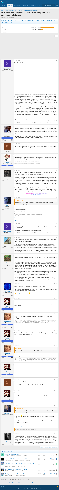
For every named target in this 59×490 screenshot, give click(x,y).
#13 (56, 330)
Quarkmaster (52, 470)
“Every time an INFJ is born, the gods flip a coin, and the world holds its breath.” (19, 464)
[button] (6, 5)
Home (3, 5)
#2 (56, 126)
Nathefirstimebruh (9, 460)
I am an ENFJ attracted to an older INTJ (16, 459)
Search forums (9, 7)
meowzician (7, 466)
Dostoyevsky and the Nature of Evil (15, 474)
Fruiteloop (7, 470)
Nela (17, 140)
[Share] (55, 60)
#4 (56, 154)
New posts (3, 7)
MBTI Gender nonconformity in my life (16, 469)
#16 (56, 379)
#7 (56, 223)
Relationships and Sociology (21, 455)
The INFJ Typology (19, 466)
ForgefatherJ (7, 455)
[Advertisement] (29, 48)
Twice (19, 217)
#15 (56, 364)
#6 (56, 197)
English (5, 486)
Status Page (26, 486)
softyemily (53, 459)
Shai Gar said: (18, 200)
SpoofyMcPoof (5, 17)
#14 (56, 345)
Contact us (32, 486)
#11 (56, 298)
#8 (56, 237)
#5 (56, 170)
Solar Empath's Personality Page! (22, 293)
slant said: (17, 348)
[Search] (53, 5)
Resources (25, 5)
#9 (56, 255)
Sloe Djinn (53, 455)
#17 (56, 390)
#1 (56, 60)
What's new (17, 5)
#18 (56, 405)
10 (44, 458)
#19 (56, 433)
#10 (56, 283)
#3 (56, 143)
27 (44, 463)
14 (44, 469)
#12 (56, 313)
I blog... (16, 217)
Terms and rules (38, 486)
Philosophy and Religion (20, 475)
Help (51, 486)
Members (33, 5)
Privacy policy (46, 486)
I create (16, 220)
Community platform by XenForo (29, 488)
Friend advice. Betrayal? (12, 454)
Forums (10, 5)
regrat (53, 464)
